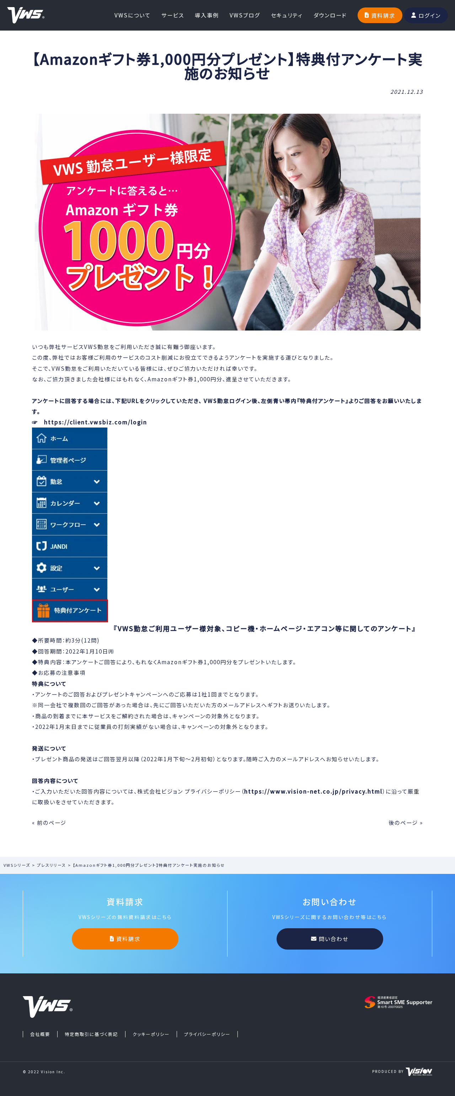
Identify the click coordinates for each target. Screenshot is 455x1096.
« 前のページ (49, 822)
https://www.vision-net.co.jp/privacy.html (313, 791)
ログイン (429, 15)
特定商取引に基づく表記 (91, 1034)
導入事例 (207, 15)
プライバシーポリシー (207, 1034)
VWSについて (132, 15)
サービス (172, 15)
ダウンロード (330, 15)
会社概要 (40, 1034)
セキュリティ (287, 15)
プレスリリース (51, 865)
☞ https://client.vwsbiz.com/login (89, 422)
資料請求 (383, 15)
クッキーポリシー (151, 1034)
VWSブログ (245, 15)
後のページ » (406, 822)
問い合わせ (333, 938)
